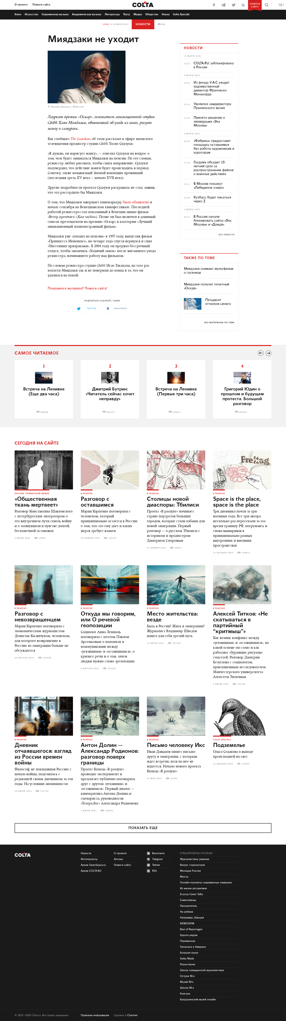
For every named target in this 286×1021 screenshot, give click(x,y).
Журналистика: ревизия (194, 859)
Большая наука (189, 952)
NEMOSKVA (187, 923)
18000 (42, 538)
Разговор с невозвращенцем (38, 617)
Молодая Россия (190, 871)
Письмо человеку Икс (176, 745)
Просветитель (188, 906)
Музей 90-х (187, 982)
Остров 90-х (187, 976)
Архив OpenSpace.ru (93, 865)
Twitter (156, 865)
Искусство (31, 14)
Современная (55, 14)
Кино (18, 14)
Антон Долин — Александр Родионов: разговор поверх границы (110, 754)
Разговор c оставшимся (97, 502)
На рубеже (186, 911)
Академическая (86, 14)
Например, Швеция (192, 917)
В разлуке (87, 494)
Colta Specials (181, 14)
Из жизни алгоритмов (193, 888)
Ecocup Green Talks (191, 894)
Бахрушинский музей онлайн (198, 999)
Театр (126, 14)
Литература (112, 14)
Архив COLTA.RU (91, 871)
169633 (243, 412)
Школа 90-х (187, 987)
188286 (44, 412)
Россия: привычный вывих (32, 494)
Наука (165, 14)
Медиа (137, 14)
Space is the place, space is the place (237, 502)
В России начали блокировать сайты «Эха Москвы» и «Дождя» (212, 220)
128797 (246, 764)
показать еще (143, 828)
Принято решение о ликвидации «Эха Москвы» (209, 121)
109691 (109, 811)
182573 (110, 412)
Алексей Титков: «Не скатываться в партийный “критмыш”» (240, 622)
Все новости (226, 235)
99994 (178, 548)
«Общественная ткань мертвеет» (36, 502)
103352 (112, 669)
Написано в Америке (193, 947)
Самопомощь (188, 900)
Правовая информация (95, 1015)
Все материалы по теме (219, 323)
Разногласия (187, 964)
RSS (154, 871)
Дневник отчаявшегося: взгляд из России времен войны (43, 754)
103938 (47, 658)
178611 (177, 412)
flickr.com (78, 106)
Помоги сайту (41, 4)
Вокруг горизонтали (192, 865)
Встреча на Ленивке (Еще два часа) (44, 391)
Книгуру (185, 993)
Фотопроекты (89, 859)
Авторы (118, 859)
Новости (143, 24)
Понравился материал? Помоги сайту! (77, 288)
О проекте (21, 4)
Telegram (157, 859)
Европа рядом (188, 935)
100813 (246, 553)
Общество (151, 14)
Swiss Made (187, 958)
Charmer (132, 1015)
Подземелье (229, 745)
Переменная (187, 941)
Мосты (184, 876)
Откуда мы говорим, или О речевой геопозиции (108, 620)
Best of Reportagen (191, 929)
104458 (177, 643)
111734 (44, 791)
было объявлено (136, 202)
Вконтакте (158, 853)
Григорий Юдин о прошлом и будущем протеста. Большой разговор (242, 396)
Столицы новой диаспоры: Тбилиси (173, 502)
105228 (241, 684)
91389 (174, 778)
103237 (113, 538)
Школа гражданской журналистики (202, 970)
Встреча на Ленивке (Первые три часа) (176, 391)
